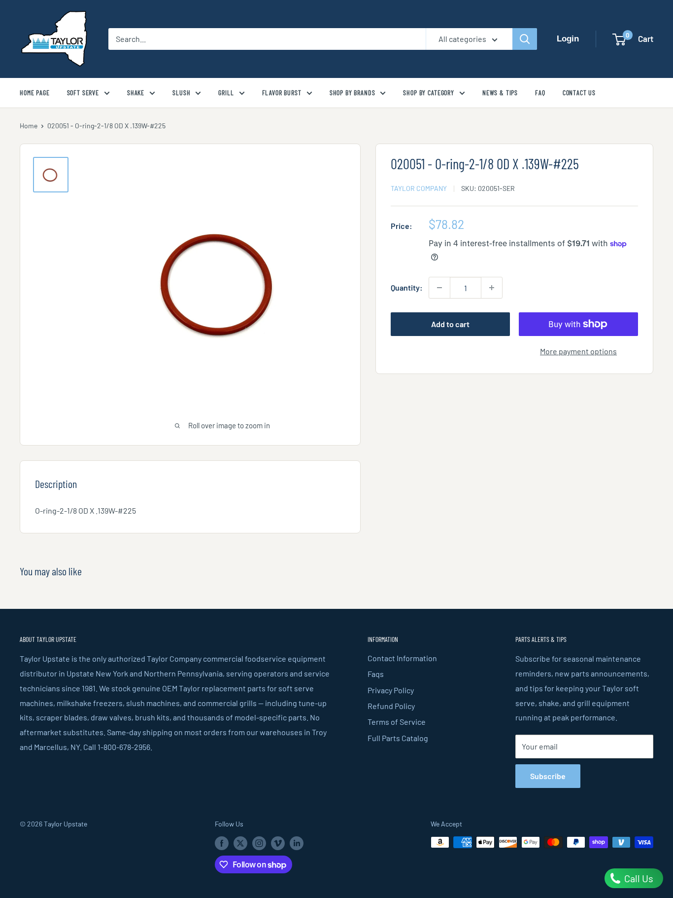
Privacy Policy (391, 690)
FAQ (540, 92)
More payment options (578, 351)
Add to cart (450, 324)
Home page (35, 92)
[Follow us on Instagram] (259, 843)
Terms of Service (397, 721)
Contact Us (579, 92)
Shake (135, 92)
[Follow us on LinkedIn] (296, 843)
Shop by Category (428, 92)
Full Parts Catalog (398, 738)
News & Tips (500, 92)
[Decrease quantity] (439, 287)
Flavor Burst (282, 92)
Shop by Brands (352, 92)
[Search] (524, 39)
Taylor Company (419, 188)
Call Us (637, 878)
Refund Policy (391, 706)
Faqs (376, 673)
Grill (226, 92)
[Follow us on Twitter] (240, 843)
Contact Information (402, 658)
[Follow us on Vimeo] (278, 843)
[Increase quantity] (491, 287)
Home (28, 125)
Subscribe (548, 776)
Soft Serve (83, 92)
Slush (181, 92)
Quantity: (407, 287)
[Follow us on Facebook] (222, 843)
